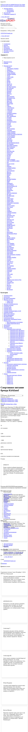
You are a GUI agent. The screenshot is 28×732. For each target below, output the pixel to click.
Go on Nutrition (11, 137)
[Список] (1, 394)
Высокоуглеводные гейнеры (14, 375)
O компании (7, 529)
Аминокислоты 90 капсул (17, 339)
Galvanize (9, 130)
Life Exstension (11, 170)
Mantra (8, 175)
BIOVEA (9, 93)
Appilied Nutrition (11, 74)
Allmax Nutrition (11, 72)
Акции (5, 537)
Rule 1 (8, 242)
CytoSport (9, 112)
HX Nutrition (10, 144)
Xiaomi (8, 67)
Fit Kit (8, 127)
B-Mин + (9, 78)
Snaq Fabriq (10, 253)
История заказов (8, 545)
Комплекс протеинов (12, 365)
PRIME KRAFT (11, 225)
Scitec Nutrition (11, 244)
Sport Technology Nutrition (13, 254)
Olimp (8, 210)
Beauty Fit (9, 84)
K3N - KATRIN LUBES (13, 161)
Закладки (6, 546)
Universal (9, 271)
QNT (8, 230)
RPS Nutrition (10, 239)
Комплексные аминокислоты (14, 358)
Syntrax (9, 260)
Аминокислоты (8, 494)
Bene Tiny (9, 85)
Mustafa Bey (10, 190)
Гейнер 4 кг (10, 380)
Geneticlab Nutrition (9, 503)
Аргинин (9, 351)
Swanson (9, 258)
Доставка (6, 530)
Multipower (10, 183)
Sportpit (9, 256)
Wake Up (9, 277)
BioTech (9, 92)
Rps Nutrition (7, 510)
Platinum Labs (10, 219)
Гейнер (5, 502)
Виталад (9, 285)
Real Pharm (10, 232)
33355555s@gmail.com (6, 33)
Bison (8, 95)
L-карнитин (7, 517)
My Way (9, 194)
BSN (8, 105)
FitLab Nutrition (11, 128)
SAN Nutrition (10, 243)
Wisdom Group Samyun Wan (14, 279)
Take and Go (10, 261)
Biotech (6, 499)
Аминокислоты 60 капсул (17, 337)
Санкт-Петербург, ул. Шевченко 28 (13, 552)
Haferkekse (9, 140)
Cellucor (9, 106)
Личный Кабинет (8, 543)
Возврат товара (8, 535)
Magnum (9, 173)
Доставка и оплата (9, 51)
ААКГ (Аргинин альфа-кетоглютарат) (16, 353)
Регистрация (10, 10)
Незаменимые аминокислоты (14, 360)
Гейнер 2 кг (10, 378)
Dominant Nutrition (11, 113)
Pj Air (8, 218)
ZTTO (8, 284)
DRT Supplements (11, 116)
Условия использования (10, 532)
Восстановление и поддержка (15, 322)
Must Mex (9, 189)
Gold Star (9, 138)
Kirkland (6, 63)
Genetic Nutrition (11, 133)
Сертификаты (7, 525)
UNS (8, 272)
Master (8, 177)
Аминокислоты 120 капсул (17, 332)
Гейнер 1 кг (10, 376)
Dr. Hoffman (10, 114)
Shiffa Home (10, 249)
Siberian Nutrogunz (11, 250)
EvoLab (9, 123)
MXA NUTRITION (12, 193)
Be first (8, 82)
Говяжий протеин (11, 372)
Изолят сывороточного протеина (15, 369)
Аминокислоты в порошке (14, 348)
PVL (8, 229)
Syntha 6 (6, 509)
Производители (8, 49)
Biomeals (9, 91)
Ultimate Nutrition (11, 268)
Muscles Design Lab (12, 186)
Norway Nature (11, 205)
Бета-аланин (10, 355)
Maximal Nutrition (11, 179)
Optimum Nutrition (11, 212)
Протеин (6, 506)
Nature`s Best (10, 201)
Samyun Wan (7, 515)
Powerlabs (9, 224)
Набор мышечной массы (13, 323)
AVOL (8, 75)
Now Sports (10, 207)
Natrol (8, 197)
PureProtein (10, 228)
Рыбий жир (10, 302)
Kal (8, 162)
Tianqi (8, 264)
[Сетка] (2, 394)
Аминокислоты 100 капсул (17, 330)
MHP (8, 182)
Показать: (3, 397)
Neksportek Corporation (13, 203)
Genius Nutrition (11, 135)
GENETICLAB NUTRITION (14, 134)
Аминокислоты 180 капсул (17, 333)
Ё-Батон (9, 286)
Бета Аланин (7, 496)
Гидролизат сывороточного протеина (17, 364)
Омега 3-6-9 (10, 301)
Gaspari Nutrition (11, 131)
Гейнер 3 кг (10, 379)
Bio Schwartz (10, 88)
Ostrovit (9, 214)
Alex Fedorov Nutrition (12, 68)
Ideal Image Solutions (12, 145)
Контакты (6, 52)
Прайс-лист (7, 523)
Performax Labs (11, 215)
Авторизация (10, 11)
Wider (8, 278)
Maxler (8, 180)
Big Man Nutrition (11, 86)
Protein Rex (10, 226)
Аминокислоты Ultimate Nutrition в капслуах (16, 346)
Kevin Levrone (10, 163)
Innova (8, 149)
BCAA (8, 361)
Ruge (8, 240)
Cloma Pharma (10, 107)
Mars (8, 176)
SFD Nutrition (10, 247)
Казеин (9, 371)
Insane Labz (10, 152)
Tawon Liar (10, 263)
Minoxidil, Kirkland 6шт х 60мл (9, 404)
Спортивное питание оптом (11, 528)
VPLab (8, 275)
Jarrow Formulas (11, 159)
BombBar (9, 99)
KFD (8, 165)
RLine (8, 236)
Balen (8, 79)
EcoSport (9, 119)
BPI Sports (9, 102)
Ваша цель (6, 46)
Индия (8, 288)
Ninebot (9, 204)
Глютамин (9, 357)
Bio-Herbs (9, 89)
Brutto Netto (10, 103)
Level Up (9, 169)
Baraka (8, 81)
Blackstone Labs (11, 98)
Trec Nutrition (10, 265)
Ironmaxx (9, 154)
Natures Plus (10, 200)
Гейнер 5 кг (10, 382)
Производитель (8, 61)
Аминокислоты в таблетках (14, 350)
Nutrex (8, 208)
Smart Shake (10, 251)
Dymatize (9, 117)
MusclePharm (10, 184)
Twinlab (9, 267)
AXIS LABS (10, 77)
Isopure (8, 156)
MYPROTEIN (10, 196)
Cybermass (9, 110)
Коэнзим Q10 (7, 513)
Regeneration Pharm (12, 233)
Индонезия (10, 289)
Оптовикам (7, 48)
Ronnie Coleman (11, 237)
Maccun (9, 172)
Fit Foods (9, 126)
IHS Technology (11, 147)
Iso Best (9, 155)
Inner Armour (10, 148)
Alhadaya (9, 70)
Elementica (9, 120)
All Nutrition (10, 71)
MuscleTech (10, 187)
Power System (10, 222)
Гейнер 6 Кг (10, 383)
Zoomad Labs (10, 282)
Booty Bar (9, 100)
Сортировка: (4, 395)
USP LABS (10, 274)
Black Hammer (10, 96)
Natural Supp (10, 198)
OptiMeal (9, 211)
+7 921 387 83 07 (5, 16)
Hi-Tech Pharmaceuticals (13, 142)
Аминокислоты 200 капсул (17, 334)
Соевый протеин (11, 367)
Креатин (6, 501)
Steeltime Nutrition (11, 257)
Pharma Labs (10, 217)
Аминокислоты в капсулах (14, 329)
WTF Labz (9, 281)
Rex (8, 235)
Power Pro (9, 221)
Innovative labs (10, 151)
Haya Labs (9, 141)
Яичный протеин (11, 368)
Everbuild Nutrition (11, 121)
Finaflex (9, 124)
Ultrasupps (9, 270)
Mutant (8, 191)
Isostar (8, 158)
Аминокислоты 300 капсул (17, 336)
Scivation (9, 246)
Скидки (6, 526)
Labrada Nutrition (11, 168)
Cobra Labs (10, 109)
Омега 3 (6, 516)
